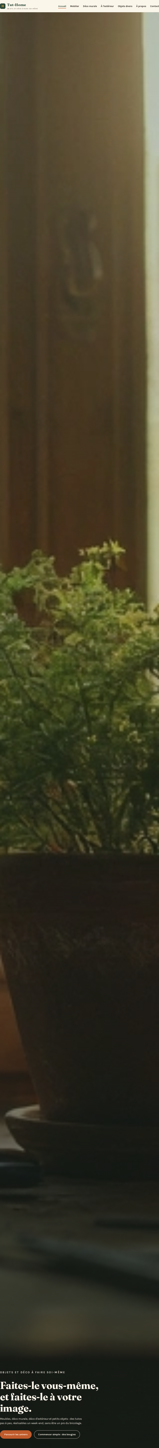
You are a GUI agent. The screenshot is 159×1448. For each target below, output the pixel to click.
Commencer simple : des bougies (57, 1434)
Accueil (62, 6)
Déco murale (90, 6)
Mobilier (74, 6)
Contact (154, 6)
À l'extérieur (107, 6)
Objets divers (125, 6)
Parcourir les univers (15, 1434)
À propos (141, 6)
